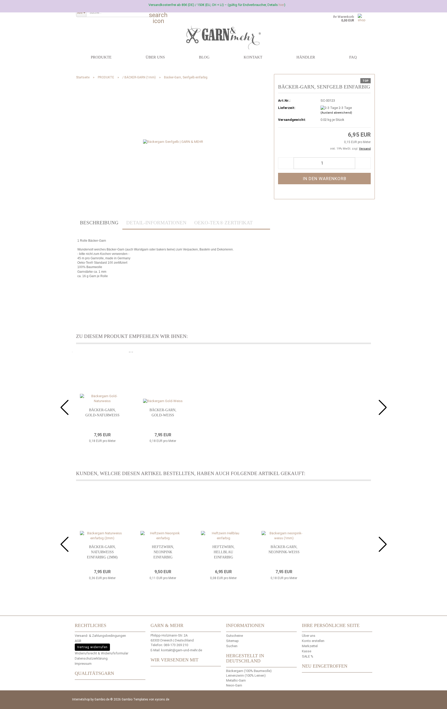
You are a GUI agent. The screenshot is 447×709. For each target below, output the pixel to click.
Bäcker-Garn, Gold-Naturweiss (102, 412)
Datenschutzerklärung (91, 658)
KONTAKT (253, 57)
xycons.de (162, 699)
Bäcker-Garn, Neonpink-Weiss (284, 549)
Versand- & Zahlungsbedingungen (100, 636)
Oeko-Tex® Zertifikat (223, 222)
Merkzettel (310, 646)
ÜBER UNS (155, 57)
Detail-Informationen (156, 222)
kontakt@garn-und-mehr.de (181, 650)
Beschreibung (99, 222)
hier (281, 5)
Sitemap (232, 641)
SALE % (307, 656)
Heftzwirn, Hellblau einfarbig (223, 552)
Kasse (306, 651)
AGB (78, 641)
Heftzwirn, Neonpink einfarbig (163, 552)
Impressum (83, 664)
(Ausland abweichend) (336, 112)
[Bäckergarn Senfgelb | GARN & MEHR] (173, 142)
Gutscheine (234, 636)
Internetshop (81, 699)
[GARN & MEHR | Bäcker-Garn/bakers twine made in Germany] (223, 30)
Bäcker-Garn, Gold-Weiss (163, 412)
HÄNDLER (305, 57)
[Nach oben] (437, 701)
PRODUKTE (101, 57)
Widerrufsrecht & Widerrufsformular (101, 653)
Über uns (308, 636)
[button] (286, 163)
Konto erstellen (313, 641)
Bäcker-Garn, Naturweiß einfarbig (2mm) (102, 552)
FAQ (353, 57)
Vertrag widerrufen (92, 647)
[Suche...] (154, 12)
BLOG (204, 57)
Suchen (231, 646)
